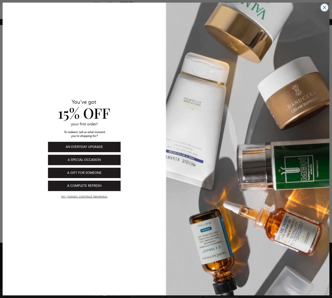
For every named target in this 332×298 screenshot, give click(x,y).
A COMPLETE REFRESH (84, 186)
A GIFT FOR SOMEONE (84, 173)
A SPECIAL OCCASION (84, 160)
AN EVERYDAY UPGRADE (84, 147)
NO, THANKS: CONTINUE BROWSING (84, 197)
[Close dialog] (324, 7)
